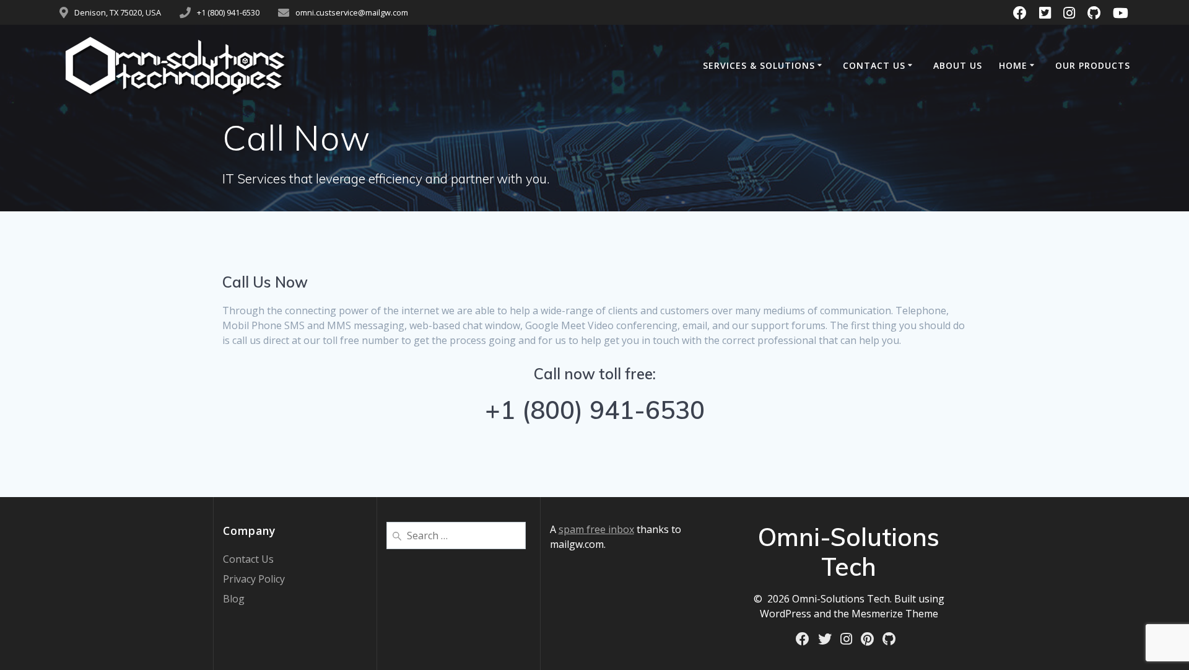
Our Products (1092, 65)
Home (1013, 65)
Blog (234, 599)
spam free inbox (596, 529)
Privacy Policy (254, 579)
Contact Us (874, 65)
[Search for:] (456, 534)
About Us (957, 65)
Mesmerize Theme (894, 613)
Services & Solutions (759, 65)
